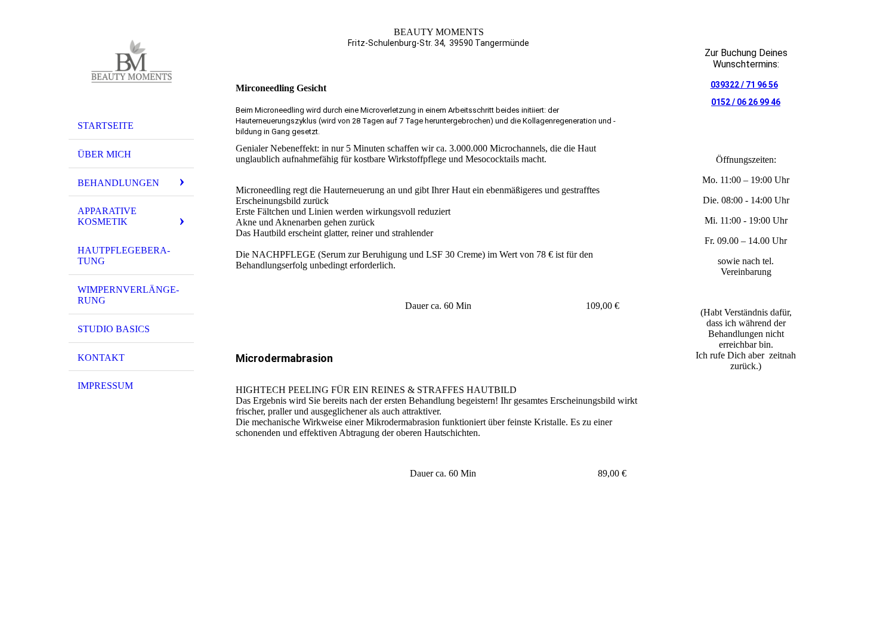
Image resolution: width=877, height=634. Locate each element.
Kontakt (101, 357)
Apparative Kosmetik (107, 216)
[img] (131, 61)
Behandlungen (118, 183)
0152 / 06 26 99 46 (745, 102)
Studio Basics (114, 329)
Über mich (104, 154)
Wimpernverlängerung (128, 294)
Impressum (105, 386)
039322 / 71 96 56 (744, 84)
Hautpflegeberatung (124, 255)
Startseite (106, 125)
